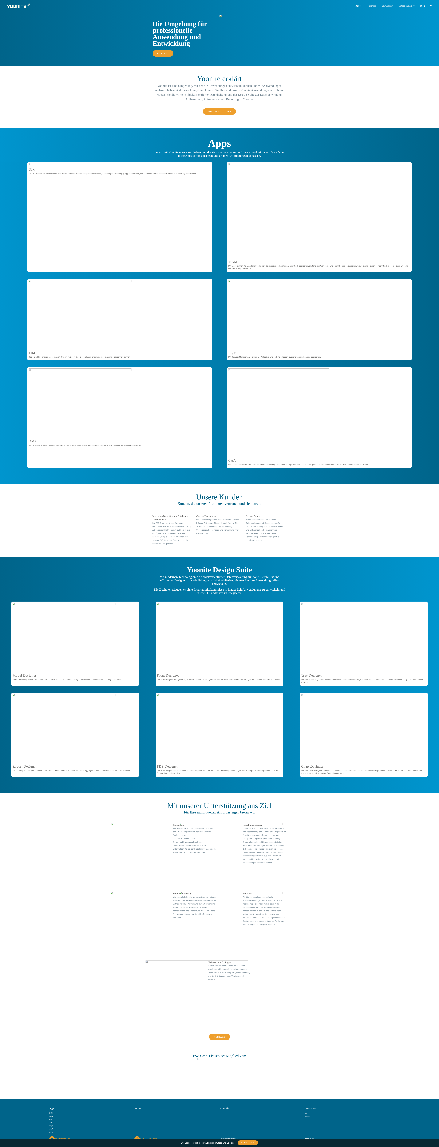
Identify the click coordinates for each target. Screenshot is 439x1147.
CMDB (51, 1119)
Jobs (306, 1113)
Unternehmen (311, 1108)
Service (137, 1108)
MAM (51, 1116)
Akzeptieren (248, 1143)
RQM (51, 1126)
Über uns (307, 1116)
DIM (50, 1113)
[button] (431, 5)
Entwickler (225, 1108)
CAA (51, 1132)
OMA (51, 1129)
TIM (50, 1123)
